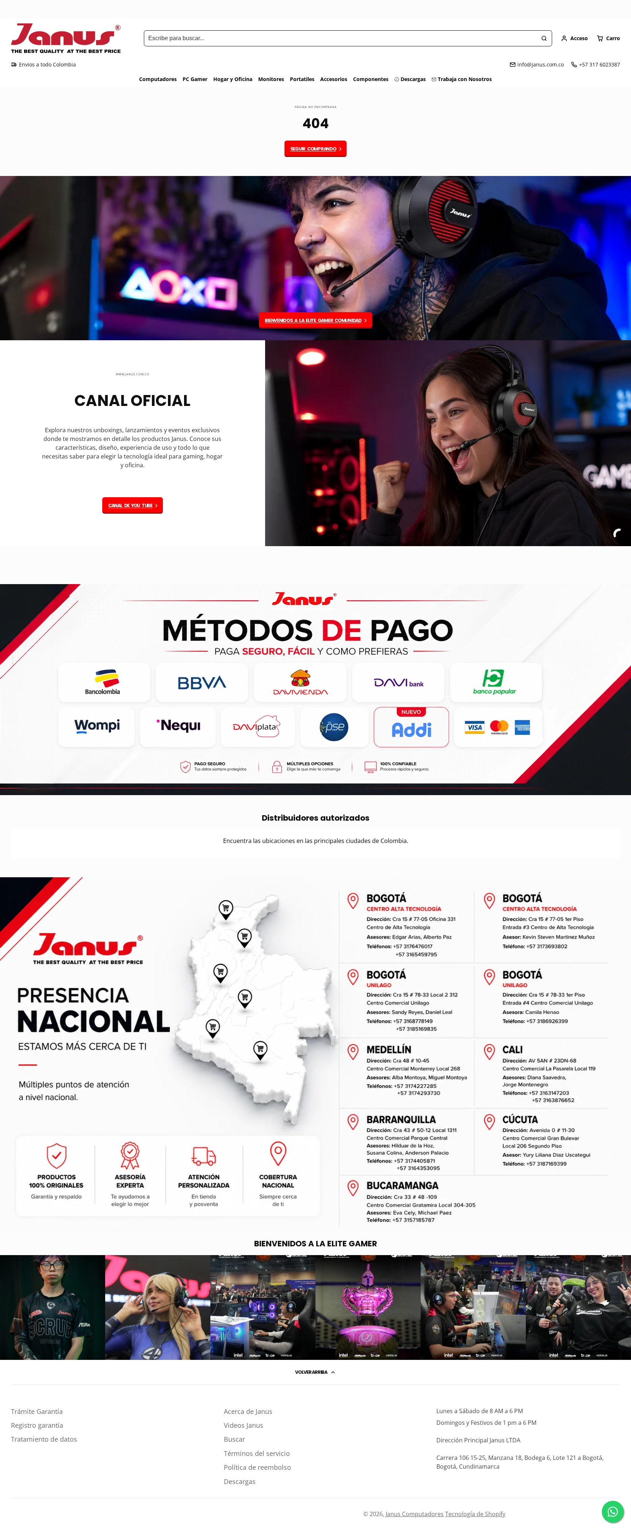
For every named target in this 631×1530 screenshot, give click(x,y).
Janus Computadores (415, 1514)
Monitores (271, 79)
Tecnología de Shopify (475, 1514)
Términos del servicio (257, 1453)
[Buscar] (544, 38)
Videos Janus (243, 1425)
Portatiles (302, 79)
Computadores (158, 79)
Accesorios (333, 79)
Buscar (234, 1439)
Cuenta (574, 38)
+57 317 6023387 (599, 64)
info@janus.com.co (540, 64)
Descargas (413, 79)
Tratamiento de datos (44, 1439)
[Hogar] (66, 38)
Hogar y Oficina (232, 79)
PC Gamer (195, 79)
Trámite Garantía (37, 1411)
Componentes (371, 79)
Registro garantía (37, 1425)
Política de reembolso (257, 1467)
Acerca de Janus (248, 1411)
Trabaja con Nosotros (465, 79)
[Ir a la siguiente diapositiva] (618, 565)
